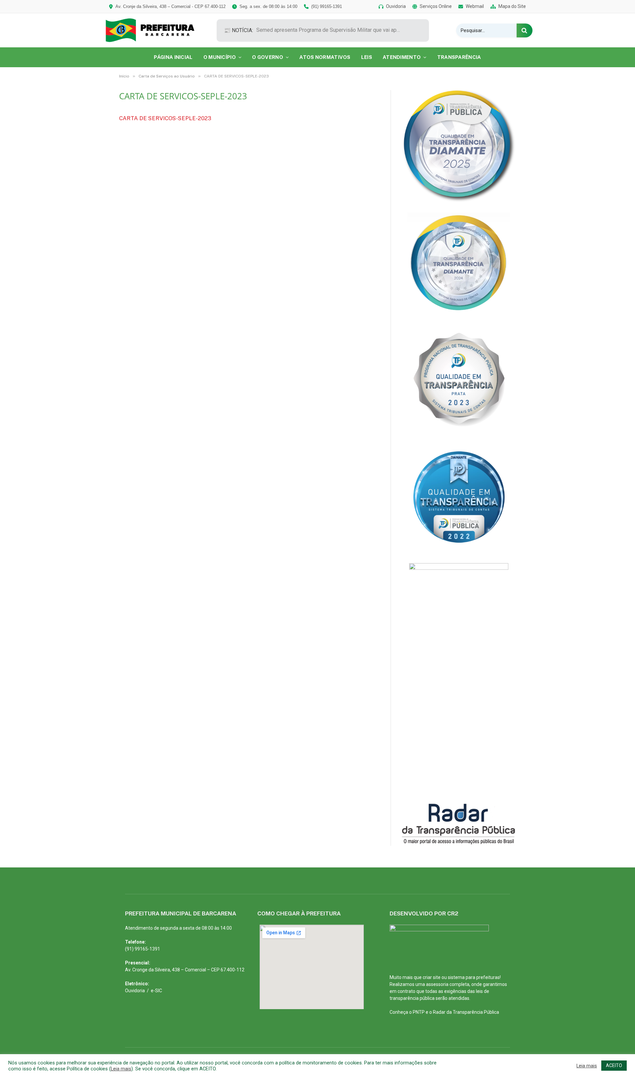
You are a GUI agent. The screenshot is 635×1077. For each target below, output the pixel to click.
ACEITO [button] (614, 1065)
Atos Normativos (325, 57)
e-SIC (156, 990)
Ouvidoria (135, 990)
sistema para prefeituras (474, 977)
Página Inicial (173, 57)
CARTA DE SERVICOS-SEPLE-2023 (165, 118)
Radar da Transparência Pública (466, 1012)
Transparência (459, 57)
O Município (219, 57)
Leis (366, 57)
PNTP (419, 1012)
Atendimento (402, 57)
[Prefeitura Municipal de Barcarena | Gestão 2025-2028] (155, 30)
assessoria (437, 984)
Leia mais (121, 1069)
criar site (432, 977)
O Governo (267, 57)
